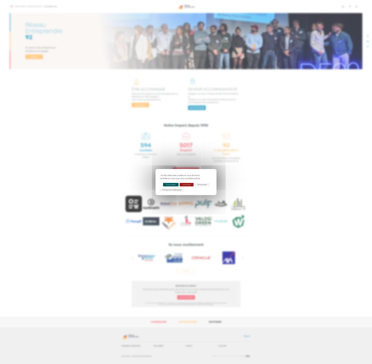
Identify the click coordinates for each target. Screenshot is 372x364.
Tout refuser (187, 185)
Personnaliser (202, 185)
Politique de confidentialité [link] (171, 190)
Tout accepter (171, 185)
